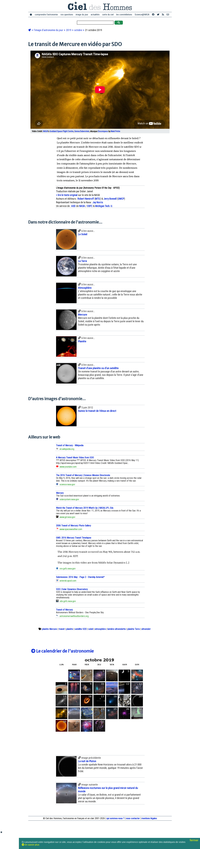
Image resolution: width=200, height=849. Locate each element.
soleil (90, 629)
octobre (78, 30)
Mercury (60, 493)
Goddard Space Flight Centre (61, 131)
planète (69, 629)
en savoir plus (31, 844)
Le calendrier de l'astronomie (64, 651)
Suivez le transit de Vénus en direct (97, 411)
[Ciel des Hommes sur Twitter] (158, 14)
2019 (69, 30)
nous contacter (133, 818)
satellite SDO (81, 629)
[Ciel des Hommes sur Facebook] (153, 14)
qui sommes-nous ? (115, 818)
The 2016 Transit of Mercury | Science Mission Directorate (83, 475)
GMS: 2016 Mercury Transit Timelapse (73, 537)
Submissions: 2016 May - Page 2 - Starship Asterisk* (80, 577)
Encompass (103, 131)
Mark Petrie (115, 131)
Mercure (82, 314)
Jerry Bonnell (110, 198)
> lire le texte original (66, 195)
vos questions (66, 14)
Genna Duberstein (81, 131)
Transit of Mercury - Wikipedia (69, 445)
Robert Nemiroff (86, 198)
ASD (73, 206)
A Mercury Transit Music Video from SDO (75, 457)
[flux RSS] (163, 14)
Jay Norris (98, 202)
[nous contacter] (167, 14)
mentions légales (149, 818)
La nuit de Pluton (87, 761)
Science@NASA (142, 14)
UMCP (121, 198)
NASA (45, 131)
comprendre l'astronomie (46, 14)
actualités (95, 14)
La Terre (82, 261)
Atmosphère (85, 287)
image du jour (82, 14)
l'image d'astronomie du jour (49, 30)
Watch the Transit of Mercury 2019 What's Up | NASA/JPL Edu (84, 507)
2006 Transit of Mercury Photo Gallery (73, 525)
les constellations (124, 14)
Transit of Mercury (64, 609)
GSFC (90, 206)
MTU (97, 198)
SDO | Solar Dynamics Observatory (72, 589)
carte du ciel (108, 14)
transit (62, 629)
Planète (82, 341)
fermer (194, 840)
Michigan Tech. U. (104, 206)
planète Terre (134, 629)
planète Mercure (49, 629)
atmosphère (100, 629)
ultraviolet (146, 629)
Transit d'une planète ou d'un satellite (98, 368)
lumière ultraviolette (117, 629)
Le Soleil (82, 234)
